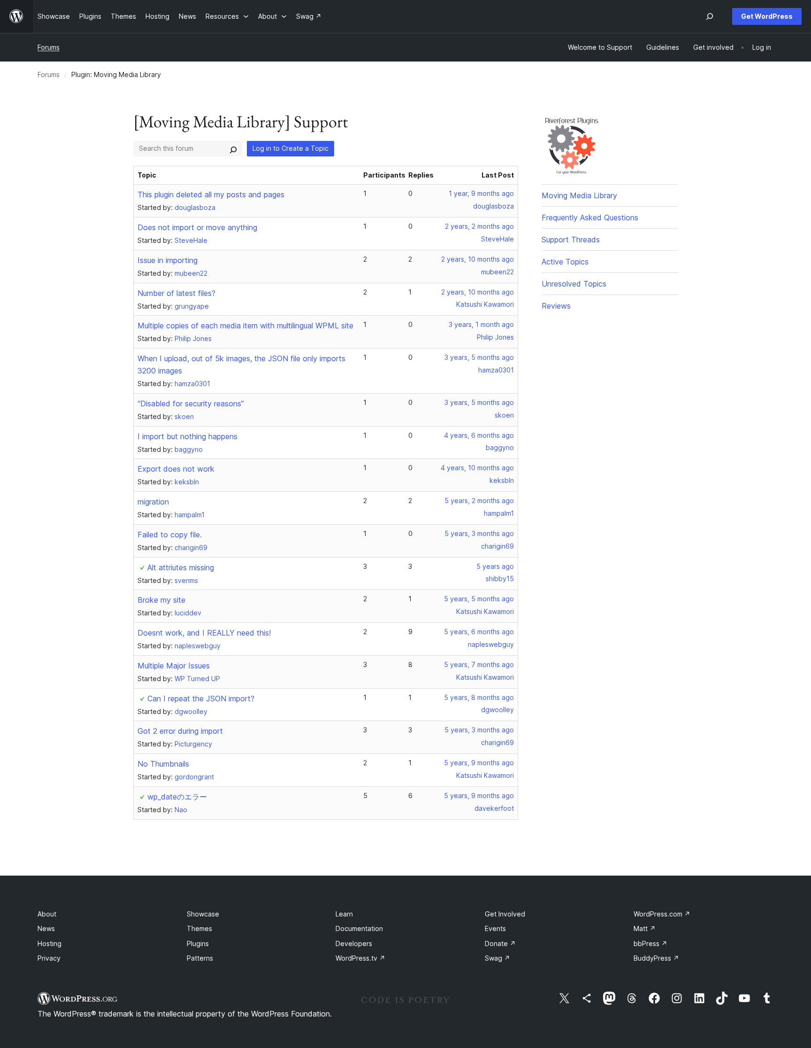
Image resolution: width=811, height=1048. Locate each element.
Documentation (359, 928)
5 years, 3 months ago (479, 533)
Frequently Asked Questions (590, 217)
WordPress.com (662, 914)
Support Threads (571, 239)
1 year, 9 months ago (481, 193)
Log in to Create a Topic (290, 148)
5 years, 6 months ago (479, 632)
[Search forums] (233, 148)
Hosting (49, 943)
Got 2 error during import (180, 731)
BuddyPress (656, 958)
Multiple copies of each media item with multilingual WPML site (245, 325)
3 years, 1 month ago (481, 324)
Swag (497, 958)
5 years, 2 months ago (479, 501)
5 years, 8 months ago (479, 697)
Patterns (200, 958)
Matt (645, 928)
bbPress (650, 943)
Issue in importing (168, 260)
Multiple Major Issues (174, 665)
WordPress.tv (360, 958)
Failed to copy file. (170, 534)
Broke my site (161, 600)
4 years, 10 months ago (477, 468)
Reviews (556, 306)
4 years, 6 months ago (479, 435)
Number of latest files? (176, 293)
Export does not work (176, 469)
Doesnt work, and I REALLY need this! (204, 632)
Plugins (198, 943)
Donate (500, 943)
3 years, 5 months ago (479, 357)
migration (153, 501)
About (47, 914)
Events (495, 928)
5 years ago (495, 566)
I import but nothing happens (187, 436)
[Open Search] (709, 16)
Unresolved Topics (574, 283)
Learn (344, 914)
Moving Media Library (579, 195)
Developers (354, 943)
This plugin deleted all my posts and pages (211, 194)
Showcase (203, 914)
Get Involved (505, 914)
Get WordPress (767, 16)
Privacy (49, 958)
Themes (199, 928)
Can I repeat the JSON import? (200, 698)
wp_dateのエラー (177, 796)
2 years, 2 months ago (479, 226)
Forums (49, 47)
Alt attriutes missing (180, 567)
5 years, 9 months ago (479, 763)
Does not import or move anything (197, 227)
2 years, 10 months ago (477, 259)
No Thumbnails (163, 764)
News (46, 928)
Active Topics (565, 261)
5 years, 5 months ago (479, 599)
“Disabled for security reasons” (191, 403)
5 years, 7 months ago (479, 664)
